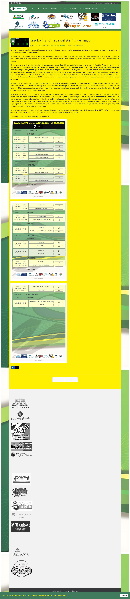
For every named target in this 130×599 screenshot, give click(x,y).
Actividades (73, 8)
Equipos (45, 8)
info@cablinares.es (112, 3)
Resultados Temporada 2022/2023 (56, 45)
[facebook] (11, 3)
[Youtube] (20, 3)
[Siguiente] (71, 379)
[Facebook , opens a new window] (13, 367)
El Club (37, 8)
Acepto (124, 595)
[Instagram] (17, 3)
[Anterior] (59, 379)
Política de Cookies (71, 591)
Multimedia (95, 8)
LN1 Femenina (86, 8)
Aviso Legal (57, 591)
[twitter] (14, 3)
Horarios (53, 8)
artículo (79, 112)
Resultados (63, 8)
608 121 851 (98, 3)
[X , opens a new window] (17, 367)
